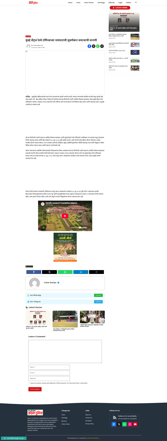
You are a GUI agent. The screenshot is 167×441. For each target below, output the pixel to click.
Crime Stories (89, 2)
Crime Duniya (37, 45)
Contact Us (88, 418)
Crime (78, 2)
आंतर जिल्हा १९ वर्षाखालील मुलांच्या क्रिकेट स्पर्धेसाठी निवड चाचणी (63, 330)
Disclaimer (88, 421)
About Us (88, 415)
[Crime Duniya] (33, 2)
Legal (120, 2)
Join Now (98, 295)
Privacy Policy (89, 424)
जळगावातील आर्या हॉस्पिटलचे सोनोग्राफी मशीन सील (119, 44)
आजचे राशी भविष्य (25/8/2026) (117, 51)
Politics (128, 2)
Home (70, 2)
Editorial (111, 2)
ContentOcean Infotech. (92, 438)
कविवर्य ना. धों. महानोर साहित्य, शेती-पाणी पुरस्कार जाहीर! (36, 327)
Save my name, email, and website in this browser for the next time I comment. (59, 383)
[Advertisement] (65, 20)
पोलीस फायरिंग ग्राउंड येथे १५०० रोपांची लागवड (118, 59)
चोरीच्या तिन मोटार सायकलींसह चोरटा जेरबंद (118, 67)
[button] (136, 2)
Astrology (101, 2)
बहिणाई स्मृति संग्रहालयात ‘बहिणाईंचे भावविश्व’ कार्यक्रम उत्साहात (91, 326)
